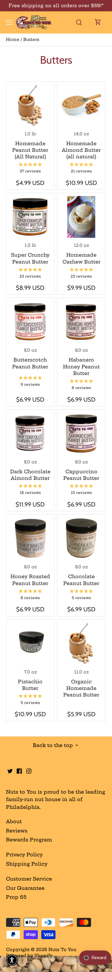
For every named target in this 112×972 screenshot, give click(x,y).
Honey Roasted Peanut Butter (30, 579)
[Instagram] (28, 770)
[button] (12, 960)
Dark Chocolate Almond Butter (30, 475)
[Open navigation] (9, 22)
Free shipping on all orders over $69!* (56, 5)
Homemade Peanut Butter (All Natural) (30, 150)
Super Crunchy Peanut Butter (30, 258)
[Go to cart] (98, 22)
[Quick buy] (30, 105)
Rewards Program (29, 840)
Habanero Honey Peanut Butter (81, 366)
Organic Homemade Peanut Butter (81, 688)
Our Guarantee (25, 888)
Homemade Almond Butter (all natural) (81, 150)
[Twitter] (10, 770)
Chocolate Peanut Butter (81, 579)
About (14, 821)
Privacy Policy (24, 855)
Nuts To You (62, 949)
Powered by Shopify (29, 955)
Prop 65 (16, 897)
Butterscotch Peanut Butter (30, 363)
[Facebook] (19, 770)
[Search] (78, 22)
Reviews (16, 831)
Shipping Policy (26, 864)
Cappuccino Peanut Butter (81, 475)
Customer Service (29, 879)
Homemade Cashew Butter (81, 258)
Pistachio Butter (30, 685)
